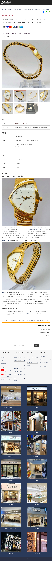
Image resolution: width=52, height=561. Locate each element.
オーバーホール (33, 313)
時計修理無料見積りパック (8, 371)
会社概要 (41, 359)
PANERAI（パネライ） (19, 371)
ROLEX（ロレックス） (19, 357)
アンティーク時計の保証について (32, 358)
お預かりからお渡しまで (6, 379)
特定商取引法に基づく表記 (45, 363)
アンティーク (5, 311)
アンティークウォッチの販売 (8, 375)
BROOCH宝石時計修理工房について (44, 356)
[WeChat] (49, 12)
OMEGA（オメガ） (18, 360)
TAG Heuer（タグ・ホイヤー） (18, 379)
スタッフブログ (30, 355)
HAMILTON (5, 240)
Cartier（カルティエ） (18, 363)
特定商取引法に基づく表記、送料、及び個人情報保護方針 (25, 320)
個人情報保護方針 (43, 366)
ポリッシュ (3, 360)
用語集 (28, 365)
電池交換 (27, 313)
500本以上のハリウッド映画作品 (37, 229)
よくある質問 (29, 362)
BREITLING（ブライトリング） (19, 375)
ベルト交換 (3, 363)
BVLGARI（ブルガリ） (19, 368)
